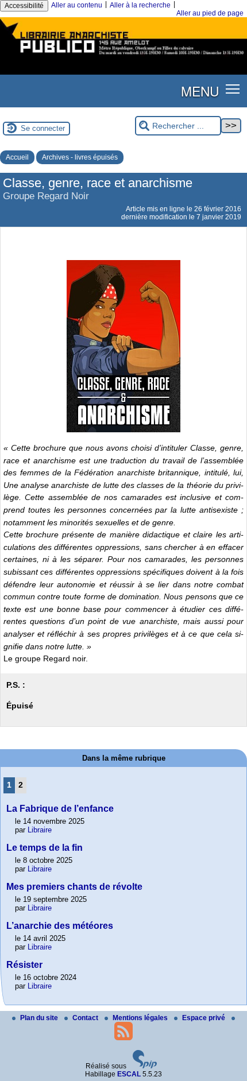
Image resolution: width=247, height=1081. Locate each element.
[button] (233, 88)
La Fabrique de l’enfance (60, 808)
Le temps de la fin (44, 848)
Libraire (40, 830)
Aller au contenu (76, 5)
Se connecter (43, 128)
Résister (24, 965)
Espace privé (204, 1018)
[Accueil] (123, 56)
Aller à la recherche (140, 5)
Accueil (17, 157)
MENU (200, 91)
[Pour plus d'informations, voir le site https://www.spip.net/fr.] (144, 1066)
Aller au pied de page (210, 13)
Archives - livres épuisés (80, 157)
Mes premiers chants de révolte (74, 887)
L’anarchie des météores (59, 926)
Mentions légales (141, 1018)
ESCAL (129, 1074)
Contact (86, 1018)
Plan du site (40, 1018)
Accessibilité (24, 6)
